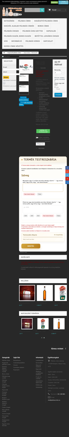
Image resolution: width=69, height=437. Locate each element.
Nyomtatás (41, 148)
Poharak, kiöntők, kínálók (4, 394)
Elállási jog (39, 385)
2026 (25, 215)
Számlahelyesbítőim (19, 362)
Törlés (39, 194)
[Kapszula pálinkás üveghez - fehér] (27, 293)
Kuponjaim (16, 369)
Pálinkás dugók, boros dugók (17, 36)
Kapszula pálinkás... (25, 303)
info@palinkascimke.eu (54, 400)
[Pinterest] (67, 178)
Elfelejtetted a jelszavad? (9, 86)
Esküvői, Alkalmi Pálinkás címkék (19, 26)
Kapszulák (51, 31)
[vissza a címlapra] (4, 53)
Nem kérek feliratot (29, 194)
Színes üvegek (6, 413)
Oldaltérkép (39, 387)
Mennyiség (57, 70)
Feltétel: (38, 68)
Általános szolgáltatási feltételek (39, 373)
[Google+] (67, 171)
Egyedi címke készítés (13, 46)
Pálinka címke (24, 21)
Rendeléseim (17, 360)
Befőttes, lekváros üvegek (47, 36)
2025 (32, 215)
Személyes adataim (18, 367)
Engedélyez (54, 2)
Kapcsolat (48, 41)
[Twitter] (67, 175)
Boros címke (43, 26)
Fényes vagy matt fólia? (59, 84)
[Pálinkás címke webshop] (12, 11)
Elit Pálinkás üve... (42, 303)
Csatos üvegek (6, 407)
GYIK (6, 41)
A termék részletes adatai (26, 103)
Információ (16, 41)
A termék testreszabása (23, 99)
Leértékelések (39, 360)
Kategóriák (9, 21)
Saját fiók (16, 357)
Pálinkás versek (33, 41)
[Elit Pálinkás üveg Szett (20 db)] (45, 293)
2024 (38, 215)
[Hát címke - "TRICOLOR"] (43, 323)
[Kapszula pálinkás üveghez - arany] (27, 323)
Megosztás (41, 144)
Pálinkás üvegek (11, 31)
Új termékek (39, 362)
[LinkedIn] (67, 182)
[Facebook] (4, 83)
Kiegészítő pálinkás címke (46, 21)
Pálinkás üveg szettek (32, 31)
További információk (63, 2)
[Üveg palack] (9, 57)
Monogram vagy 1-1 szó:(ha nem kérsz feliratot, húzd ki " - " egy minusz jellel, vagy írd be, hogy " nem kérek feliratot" (43, 181)
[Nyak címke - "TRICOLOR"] (24, 78)
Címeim (15, 365)
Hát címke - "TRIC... (60, 303)
